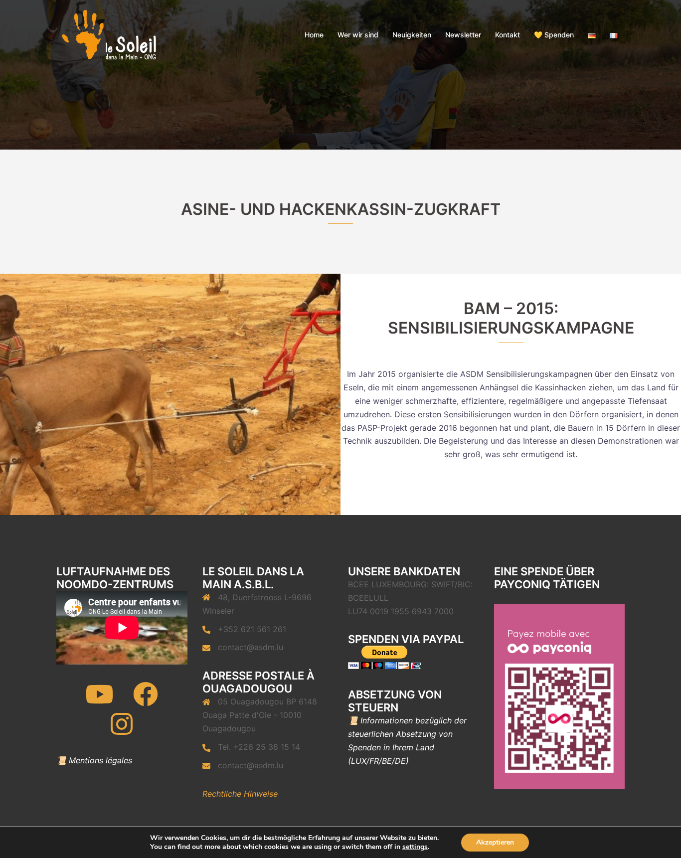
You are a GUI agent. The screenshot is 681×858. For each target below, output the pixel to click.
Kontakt (507, 34)
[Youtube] (99, 700)
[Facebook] (145, 700)
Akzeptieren (495, 842)
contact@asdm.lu (250, 647)
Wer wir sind (358, 34)
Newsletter (463, 34)
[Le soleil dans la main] (108, 34)
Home (314, 34)
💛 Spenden (554, 34)
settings (415, 847)
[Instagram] (122, 730)
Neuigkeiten (411, 34)
